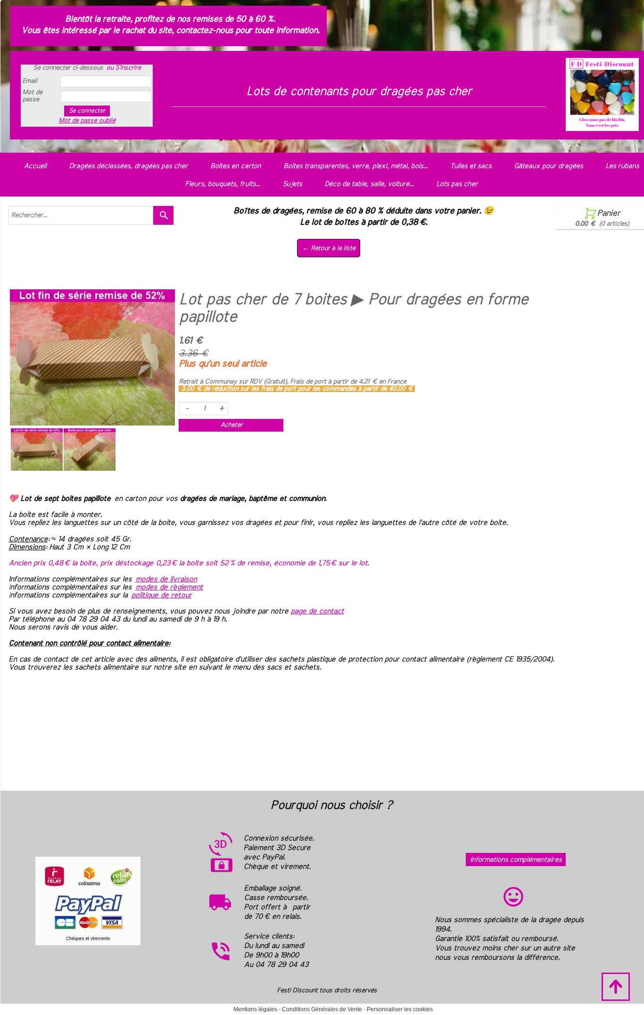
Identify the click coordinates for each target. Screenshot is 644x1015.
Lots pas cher (457, 184)
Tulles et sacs (470, 166)
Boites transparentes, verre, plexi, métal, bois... (355, 166)
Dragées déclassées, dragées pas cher (128, 166)
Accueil (35, 166)
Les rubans (622, 166)
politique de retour (161, 595)
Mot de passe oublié (86, 120)
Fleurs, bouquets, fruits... (222, 184)
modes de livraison (166, 579)
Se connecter (87, 110)
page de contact (317, 611)
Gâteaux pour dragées (548, 166)
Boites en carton (235, 166)
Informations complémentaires (515, 859)
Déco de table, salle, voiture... (368, 184)
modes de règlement (169, 587)
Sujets (292, 184)
